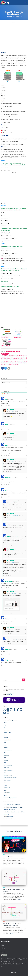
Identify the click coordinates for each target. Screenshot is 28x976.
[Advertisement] (14, 38)
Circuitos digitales (7, 732)
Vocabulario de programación (10, 797)
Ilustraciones (6, 755)
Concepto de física (7, 856)
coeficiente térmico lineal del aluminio (13, 357)
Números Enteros (7, 780)
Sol (12, 411)
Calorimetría (6, 730)
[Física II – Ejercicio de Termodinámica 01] (6, 342)
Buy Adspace (14, 972)
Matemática (6, 767)
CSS (4, 735)
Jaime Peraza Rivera (15, 515)
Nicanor (13, 629)
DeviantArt (3, 944)
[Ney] (5, 3)
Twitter (2, 947)
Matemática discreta (8, 770)
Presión (5, 785)
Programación (7, 787)
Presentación (10, 816)
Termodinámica (5, 353)
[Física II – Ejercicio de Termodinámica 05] (6, 332)
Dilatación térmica (10, 351)
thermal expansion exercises (15, 362)
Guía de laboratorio (8, 750)
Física (18, 351)
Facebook (3, 948)
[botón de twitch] (14, 699)
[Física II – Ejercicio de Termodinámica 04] (18, 332)
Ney (8, 409)
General (5, 745)
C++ (4, 727)
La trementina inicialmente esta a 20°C (11, 361)
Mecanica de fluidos (8, 775)
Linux (5, 762)
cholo (17, 536)
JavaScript (6, 760)
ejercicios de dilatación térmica (14, 358)
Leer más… (5, 864)
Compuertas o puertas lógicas (13, 804)
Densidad (6, 737)
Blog (5, 725)
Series (5, 790)
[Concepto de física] (14, 844)
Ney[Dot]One (9, 694)
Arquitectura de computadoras (10, 720)
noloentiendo (14, 593)
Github (2, 945)
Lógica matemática (8, 765)
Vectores (5, 795)
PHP (4, 782)
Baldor (5, 722)
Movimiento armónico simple (10, 777)
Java (5, 757)
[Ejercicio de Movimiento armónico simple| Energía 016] (14, 877)
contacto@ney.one (10, 693)
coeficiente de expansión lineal (10, 355)
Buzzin (13, 461)
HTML (5, 752)
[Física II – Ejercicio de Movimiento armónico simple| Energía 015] (14, 911)
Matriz (5, 772)
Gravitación (6, 747)
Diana (13, 502)
